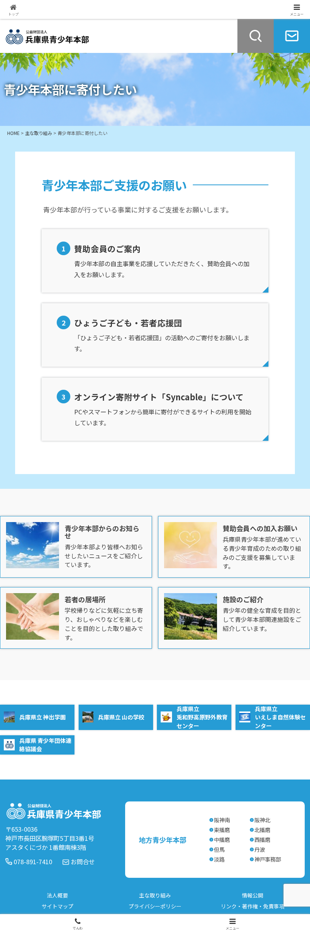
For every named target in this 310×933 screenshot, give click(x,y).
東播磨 (222, 830)
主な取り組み (155, 895)
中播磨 (222, 839)
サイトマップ (57, 906)
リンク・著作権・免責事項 (252, 906)
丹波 (259, 849)
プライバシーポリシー (155, 906)
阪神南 (222, 820)
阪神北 (262, 820)
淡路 (219, 859)
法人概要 (57, 895)
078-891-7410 (33, 861)
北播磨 (262, 830)
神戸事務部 (267, 859)
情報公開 (252, 895)
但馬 (219, 849)
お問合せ (83, 861)
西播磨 (262, 839)
